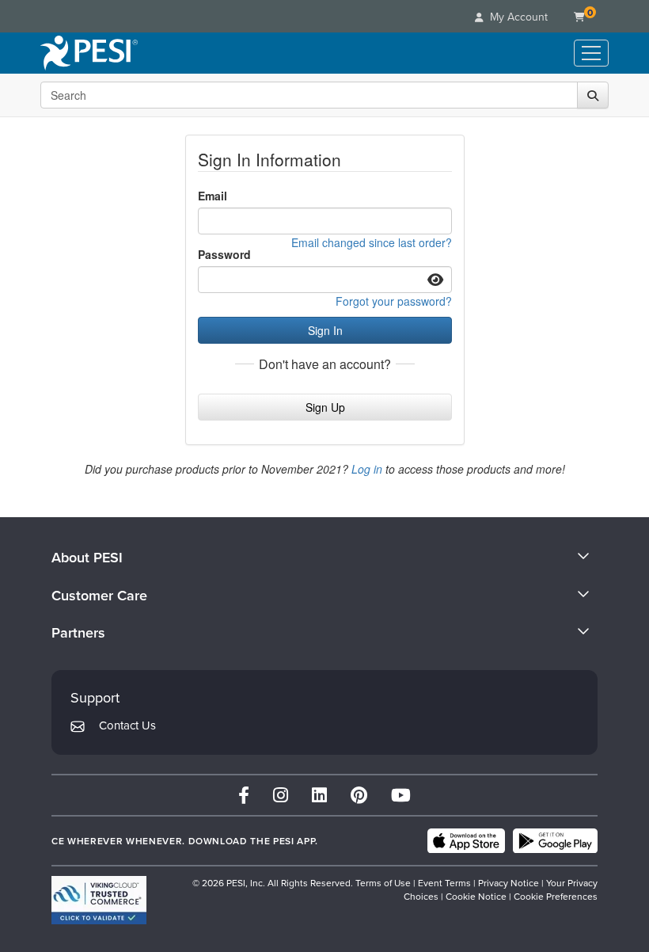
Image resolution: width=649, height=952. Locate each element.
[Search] (593, 95)
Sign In (325, 330)
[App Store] (466, 841)
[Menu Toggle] (591, 53)
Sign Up (325, 407)
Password (224, 254)
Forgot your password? (394, 301)
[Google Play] (555, 841)
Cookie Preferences (556, 896)
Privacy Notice (508, 882)
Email (212, 196)
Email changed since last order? (371, 242)
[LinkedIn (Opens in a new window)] (319, 795)
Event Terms (444, 882)
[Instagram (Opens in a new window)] (280, 795)
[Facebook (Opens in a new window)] (243, 795)
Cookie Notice (476, 896)
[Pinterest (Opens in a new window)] (359, 795)
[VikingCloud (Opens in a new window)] (98, 900)
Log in (366, 469)
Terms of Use (383, 882)
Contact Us (127, 725)
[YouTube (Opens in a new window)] (401, 795)
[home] (89, 53)
